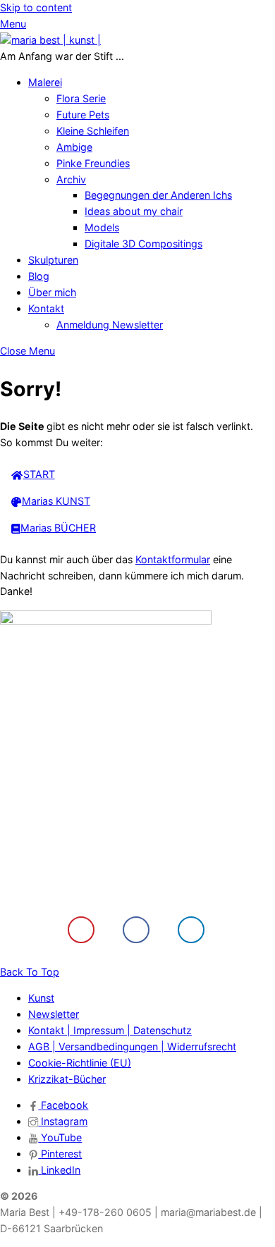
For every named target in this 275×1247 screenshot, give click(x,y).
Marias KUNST (56, 501)
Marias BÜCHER (58, 528)
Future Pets (82, 115)
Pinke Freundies (93, 163)
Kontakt (46, 308)
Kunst (41, 998)
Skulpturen (53, 260)
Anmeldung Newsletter (109, 325)
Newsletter (53, 1014)
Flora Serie (81, 98)
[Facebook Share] (136, 929)
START (39, 474)
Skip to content (36, 7)
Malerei (45, 82)
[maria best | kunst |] (50, 40)
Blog (38, 276)
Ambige (74, 147)
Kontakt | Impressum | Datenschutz (110, 1030)
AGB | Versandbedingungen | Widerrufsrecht (132, 1046)
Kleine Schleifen (92, 131)
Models (102, 227)
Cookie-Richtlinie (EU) (79, 1063)
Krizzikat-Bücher (67, 1079)
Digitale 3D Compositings (143, 244)
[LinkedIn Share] (191, 929)
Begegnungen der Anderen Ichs (158, 195)
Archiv (71, 179)
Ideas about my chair (134, 211)
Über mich (52, 292)
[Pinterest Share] (81, 929)
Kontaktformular (172, 559)
